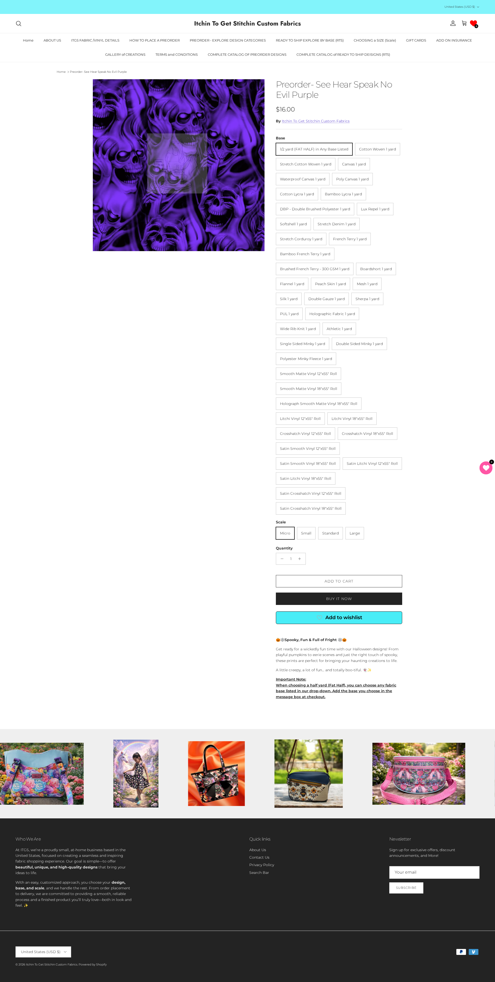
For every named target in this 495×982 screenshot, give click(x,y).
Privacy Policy (279, 517)
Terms (295, 517)
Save (284, 472)
